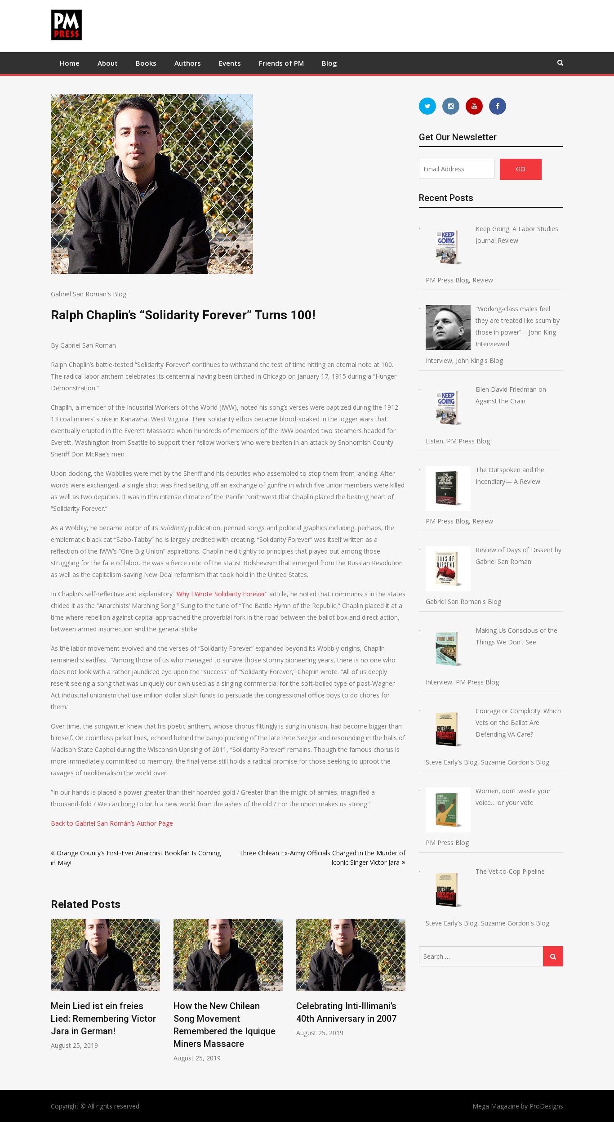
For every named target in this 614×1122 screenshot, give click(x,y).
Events (230, 62)
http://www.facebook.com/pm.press (497, 106)
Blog (329, 62)
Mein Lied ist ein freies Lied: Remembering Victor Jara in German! (103, 1019)
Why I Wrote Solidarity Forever (221, 594)
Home (70, 62)
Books (146, 62)
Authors (187, 62)
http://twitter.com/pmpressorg (427, 106)
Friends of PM (281, 62)
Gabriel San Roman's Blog (88, 294)
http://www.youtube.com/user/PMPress (474, 106)
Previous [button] (56, 995)
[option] (105, 984)
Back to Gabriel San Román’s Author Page (112, 823)
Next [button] (399, 995)
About (108, 62)
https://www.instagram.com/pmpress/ (450, 106)
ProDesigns (546, 1106)
